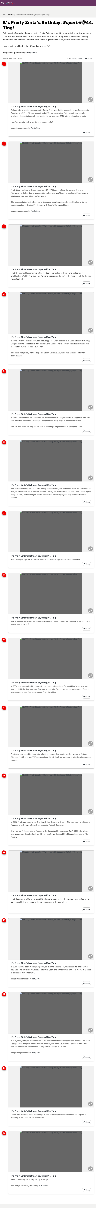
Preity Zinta (31, 52)
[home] (10, 2)
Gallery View (77, 59)
